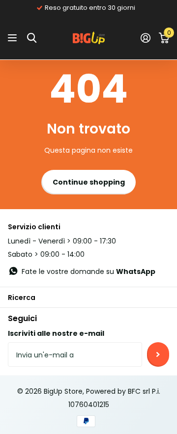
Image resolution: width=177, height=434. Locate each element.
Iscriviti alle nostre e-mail (56, 333)
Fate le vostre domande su (88, 271)
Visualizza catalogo (13, 38)
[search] (31, 38)
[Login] (145, 38)
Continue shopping (89, 182)
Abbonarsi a (158, 354)
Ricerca (21, 297)
